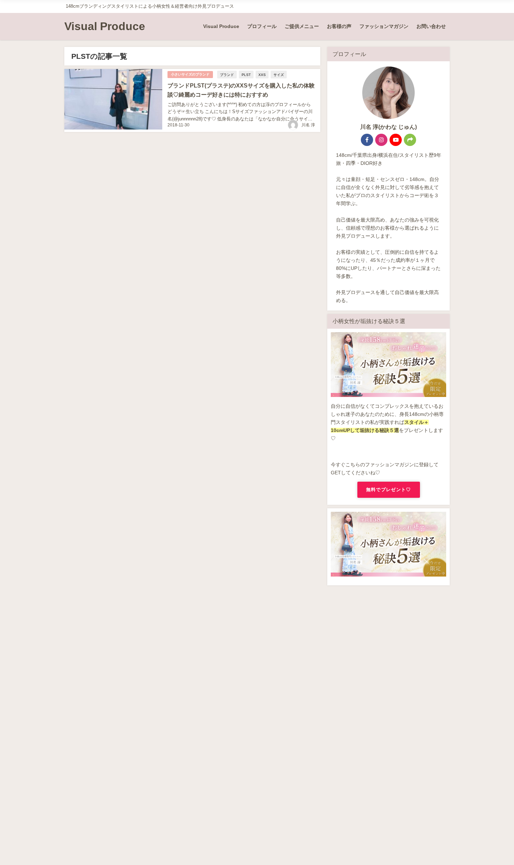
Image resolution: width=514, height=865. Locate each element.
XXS (262, 74)
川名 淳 (308, 125)
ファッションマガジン (383, 26)
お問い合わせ (431, 26)
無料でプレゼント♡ (388, 489)
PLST (246, 74)
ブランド (227, 74)
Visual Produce (221, 26)
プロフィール (262, 26)
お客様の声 (339, 26)
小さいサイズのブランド (190, 74)
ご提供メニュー (302, 26)
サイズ (278, 74)
